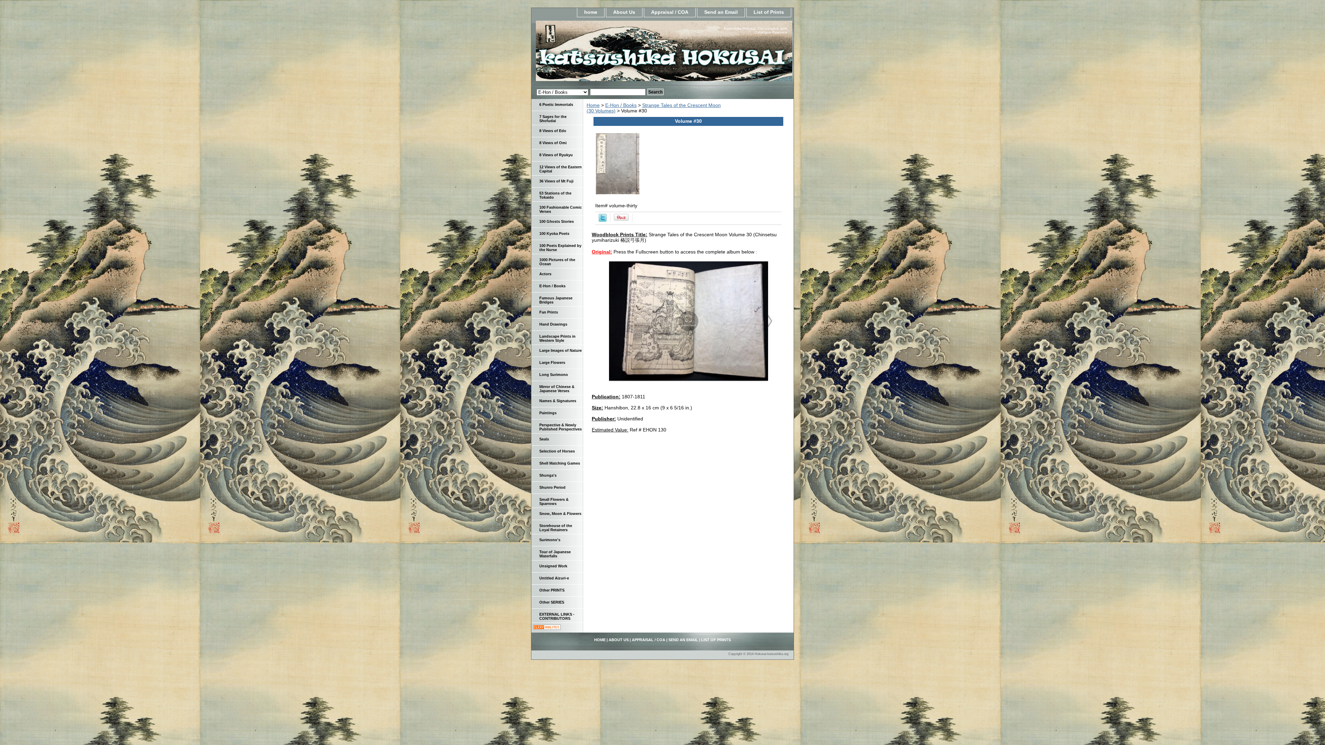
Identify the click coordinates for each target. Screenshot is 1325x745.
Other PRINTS (552, 590)
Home (593, 105)
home (590, 12)
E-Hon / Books (621, 105)
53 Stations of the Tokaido (555, 195)
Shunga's (548, 475)
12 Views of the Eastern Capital (560, 169)
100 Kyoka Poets (554, 233)
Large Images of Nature (560, 350)
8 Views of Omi (553, 143)
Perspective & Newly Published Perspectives (560, 427)
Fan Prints (548, 312)
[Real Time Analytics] (547, 628)
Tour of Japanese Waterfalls (555, 554)
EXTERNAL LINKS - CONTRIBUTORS (557, 616)
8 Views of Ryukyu (556, 155)
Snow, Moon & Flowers (560, 513)
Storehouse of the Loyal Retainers (555, 528)
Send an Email (721, 12)
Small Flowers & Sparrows (554, 501)
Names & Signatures (557, 401)
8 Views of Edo (552, 131)
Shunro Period (552, 487)
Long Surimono (553, 374)
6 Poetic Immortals (556, 104)
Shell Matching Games (559, 463)
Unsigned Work (553, 566)
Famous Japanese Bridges (555, 300)
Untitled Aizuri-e (554, 578)
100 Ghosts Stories (556, 221)
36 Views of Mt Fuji (556, 181)
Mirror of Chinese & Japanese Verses (557, 389)
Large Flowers (552, 362)
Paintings (548, 413)
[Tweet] (603, 220)
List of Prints (769, 12)
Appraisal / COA (669, 12)
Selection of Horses (557, 451)
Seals (544, 439)
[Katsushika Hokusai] (617, 53)
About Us (624, 12)
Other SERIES (551, 602)
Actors (545, 274)
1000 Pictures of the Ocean (557, 262)
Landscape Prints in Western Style (557, 338)
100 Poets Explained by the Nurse (560, 248)
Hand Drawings (553, 324)
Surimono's (549, 540)
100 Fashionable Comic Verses (560, 209)
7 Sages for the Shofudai (553, 119)
